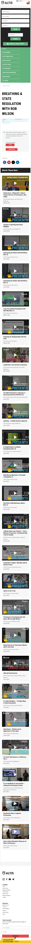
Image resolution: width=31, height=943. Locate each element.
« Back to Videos (6, 85)
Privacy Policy (5, 891)
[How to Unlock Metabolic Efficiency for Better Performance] (15, 831)
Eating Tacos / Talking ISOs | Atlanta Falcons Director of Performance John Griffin (14, 195)
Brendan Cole (17, 367)
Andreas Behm (18, 675)
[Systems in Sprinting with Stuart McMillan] (15, 214)
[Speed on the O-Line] (15, 581)
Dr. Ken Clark (15, 649)
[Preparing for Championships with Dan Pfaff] (15, 326)
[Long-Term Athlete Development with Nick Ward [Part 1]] (15, 298)
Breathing (7, 121)
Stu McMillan (15, 761)
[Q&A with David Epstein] (15, 663)
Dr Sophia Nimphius (17, 705)
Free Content (6, 76)
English (20, 1)
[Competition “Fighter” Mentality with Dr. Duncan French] (15, 552)
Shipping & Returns (6, 890)
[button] (8, 940)
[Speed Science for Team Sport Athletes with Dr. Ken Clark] (15, 635)
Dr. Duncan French (16, 567)
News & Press (5, 888)
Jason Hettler (12, 789)
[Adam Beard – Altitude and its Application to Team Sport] (15, 719)
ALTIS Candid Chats (7, 56)
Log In (10, 144)
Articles (4, 910)
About (4, 886)
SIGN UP (15, 936)
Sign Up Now (12, 149)
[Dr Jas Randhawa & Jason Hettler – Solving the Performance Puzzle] (15, 774)
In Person (5, 906)
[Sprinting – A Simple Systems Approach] (15, 411)
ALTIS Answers (6, 52)
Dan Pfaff (14, 341)
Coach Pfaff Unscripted (9, 72)
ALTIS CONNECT (6, 908)
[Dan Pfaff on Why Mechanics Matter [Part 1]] (15, 493)
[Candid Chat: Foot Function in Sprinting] (15, 354)
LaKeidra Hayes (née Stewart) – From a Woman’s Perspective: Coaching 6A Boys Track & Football (15, 533)
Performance (13, 121)
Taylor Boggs (15, 593)
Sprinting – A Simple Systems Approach (15, 421)
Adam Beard (15, 733)
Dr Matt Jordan (16, 621)
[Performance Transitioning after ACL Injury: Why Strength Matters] (15, 607)
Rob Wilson (25, 119)
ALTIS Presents (6, 68)
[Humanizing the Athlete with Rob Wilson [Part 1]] (15, 270)
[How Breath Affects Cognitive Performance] (15, 803)
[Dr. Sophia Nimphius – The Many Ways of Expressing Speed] (15, 691)
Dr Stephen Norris (16, 451)
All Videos (5, 80)
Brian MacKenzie (15, 817)
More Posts (15, 855)
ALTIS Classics (6, 60)
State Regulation (6, 122)
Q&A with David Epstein (10, 673)
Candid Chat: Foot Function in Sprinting (15, 365)
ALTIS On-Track (6, 64)
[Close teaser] (15, 938)
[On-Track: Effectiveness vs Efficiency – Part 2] (15, 747)
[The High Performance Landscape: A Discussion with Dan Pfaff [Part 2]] (15, 383)
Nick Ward (14, 313)
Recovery (25, 121)
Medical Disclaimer (6, 895)
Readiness (20, 121)
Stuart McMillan (16, 229)
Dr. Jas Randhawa (16, 788)
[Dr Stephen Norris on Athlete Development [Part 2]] (15, 437)
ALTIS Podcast (6, 912)
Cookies (4, 897)
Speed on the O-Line (9, 591)
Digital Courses (6, 905)
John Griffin (17, 199)
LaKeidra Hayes (16, 537)
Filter (15, 29)
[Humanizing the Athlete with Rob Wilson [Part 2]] (15, 242)
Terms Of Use (5, 893)
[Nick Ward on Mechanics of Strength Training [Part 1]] (15, 465)
